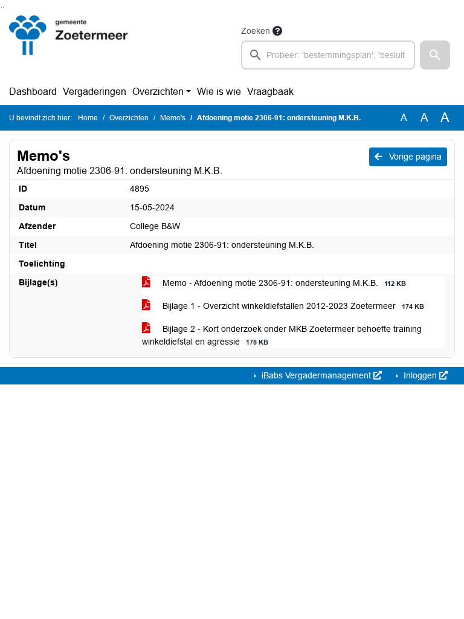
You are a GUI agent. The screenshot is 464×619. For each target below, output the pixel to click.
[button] (435, 55)
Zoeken (255, 31)
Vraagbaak (270, 91)
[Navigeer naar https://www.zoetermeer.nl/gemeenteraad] (68, 46)
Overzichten (158, 91)
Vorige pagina (414, 156)
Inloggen (420, 375)
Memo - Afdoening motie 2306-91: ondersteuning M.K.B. (283, 283)
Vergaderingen (94, 91)
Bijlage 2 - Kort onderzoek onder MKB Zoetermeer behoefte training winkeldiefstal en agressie (282, 335)
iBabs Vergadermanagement (316, 375)
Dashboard (33, 91)
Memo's (172, 118)
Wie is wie (219, 91)
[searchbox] (328, 55)
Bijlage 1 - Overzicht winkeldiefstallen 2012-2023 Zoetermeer (292, 306)
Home (88, 118)
